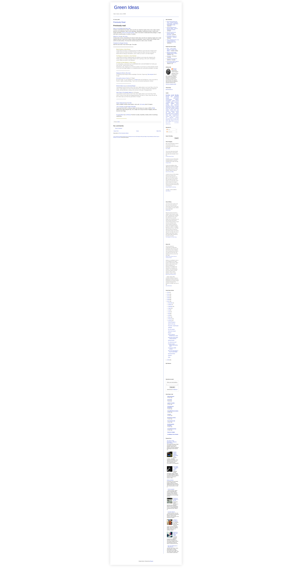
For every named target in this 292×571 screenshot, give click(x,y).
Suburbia (117, 136)
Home (137, 131)
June (169, 311)
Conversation (119, 137)
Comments (170, 131)
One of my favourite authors (128, 32)
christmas (168, 111)
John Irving (124, 36)
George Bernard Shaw (170, 156)
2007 (168, 301)
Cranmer (169, 414)
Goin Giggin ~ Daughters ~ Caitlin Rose (175, 468)
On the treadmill (171, 489)
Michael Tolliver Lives (121, 85)
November (170, 302)
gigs (172, 104)
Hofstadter (133, 106)
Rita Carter (128, 73)
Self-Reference (152, 136)
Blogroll (169, 332)
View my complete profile (171, 84)
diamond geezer (170, 396)
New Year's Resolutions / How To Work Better (173, 351)
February (170, 318)
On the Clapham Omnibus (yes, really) (173, 335)
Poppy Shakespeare (120, 102)
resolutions (176, 113)
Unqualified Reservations (172, 411)
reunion (174, 116)
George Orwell (168, 162)
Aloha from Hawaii (172, 331)
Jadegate (170, 327)
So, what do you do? (172, 342)
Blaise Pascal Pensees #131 (171, 274)
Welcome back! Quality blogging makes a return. (172, 53)
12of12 (172, 121)
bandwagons (176, 121)
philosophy (176, 98)
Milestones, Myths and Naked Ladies (175, 534)
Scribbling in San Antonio (172, 434)
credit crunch (175, 100)
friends (167, 96)
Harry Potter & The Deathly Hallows (124, 92)
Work (136, 136)
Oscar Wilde (168, 148)
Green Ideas (126, 7)
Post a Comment (118, 128)
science (177, 116)
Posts (169, 129)
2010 (168, 296)
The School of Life (171, 420)
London (114, 136)
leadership (176, 104)
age (171, 116)
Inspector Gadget (171, 432)
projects (172, 120)
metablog (124, 136)
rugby (170, 115)
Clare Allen (129, 102)
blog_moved (168, 122)
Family (148, 136)
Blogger (151, 561)
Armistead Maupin (131, 85)
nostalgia (168, 102)
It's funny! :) (169, 56)
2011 (168, 294)
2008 (168, 299)
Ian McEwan (128, 114)
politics (167, 103)
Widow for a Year (117, 36)
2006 (168, 359)
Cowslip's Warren (171, 511)
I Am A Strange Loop (121, 106)
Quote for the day (171, 323)
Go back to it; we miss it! (172, 58)
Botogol (174, 69)
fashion (172, 106)
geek (178, 118)
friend (136, 79)
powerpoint (168, 113)
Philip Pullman (168, 210)
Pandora (170, 355)
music (177, 103)
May (169, 313)
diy (166, 112)
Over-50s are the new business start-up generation (171, 33)
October (170, 304)
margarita (173, 111)
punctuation (177, 122)
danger (167, 98)
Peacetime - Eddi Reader (173, 325)
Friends (127, 136)
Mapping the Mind (120, 73)
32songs (174, 118)
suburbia (172, 108)
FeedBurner (175, 389)
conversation (169, 99)
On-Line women (171, 329)
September (170, 306)
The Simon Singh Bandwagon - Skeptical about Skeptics (171, 442)
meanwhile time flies (171, 428)
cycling (167, 104)
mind (167, 115)
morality (177, 111)
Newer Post (116, 131)
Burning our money (171, 417)
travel (173, 112)
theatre (171, 118)
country (171, 109)
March (169, 317)
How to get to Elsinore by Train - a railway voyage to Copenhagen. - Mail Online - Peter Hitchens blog (173, 23)
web (166, 117)
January (170, 320)
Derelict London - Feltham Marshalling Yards (173, 345)
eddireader (171, 117)
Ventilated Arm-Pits (131, 136)
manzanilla (168, 118)
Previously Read (119, 22)
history (167, 120)
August (169, 308)
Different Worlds (170, 480)
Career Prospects (171, 322)
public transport (175, 102)
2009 (168, 297)
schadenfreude (175, 115)
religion (172, 103)
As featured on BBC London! (172, 348)
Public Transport (156, 136)
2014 (168, 292)
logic (169, 120)
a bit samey (142, 104)
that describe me (169, 89)
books (118, 121)
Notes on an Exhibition (118, 28)
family (177, 95)
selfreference (168, 107)
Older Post (158, 131)
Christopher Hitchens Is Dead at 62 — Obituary (172, 37)
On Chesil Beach (120, 114)
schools (167, 116)
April (169, 315)
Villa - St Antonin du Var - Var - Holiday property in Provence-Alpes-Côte (173, 41)
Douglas (129, 106)
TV (169, 116)
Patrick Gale (127, 28)
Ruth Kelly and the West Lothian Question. (173, 338)
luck (178, 109)
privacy (172, 113)
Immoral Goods (171, 340)
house (177, 112)
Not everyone (150, 74)
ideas (175, 109)
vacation (177, 107)
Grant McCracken (169, 285)
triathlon (173, 107)
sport (170, 112)
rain (169, 108)
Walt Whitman (168, 190)
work (172, 95)
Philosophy (142, 136)
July (169, 310)
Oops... (169, 357)
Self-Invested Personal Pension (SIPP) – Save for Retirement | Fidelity (172, 28)
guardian (177, 117)
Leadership (120, 136)
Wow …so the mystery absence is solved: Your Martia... (172, 49)
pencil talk (169, 399)
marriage (177, 106)
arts (172, 96)
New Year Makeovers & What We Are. (172, 546)
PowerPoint (115, 137)
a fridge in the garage (175, 520)
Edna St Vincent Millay (170, 171)
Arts (134, 136)
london (168, 95)
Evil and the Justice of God (122, 78)
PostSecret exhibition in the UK (175, 499)
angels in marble (171, 403)
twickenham (168, 106)
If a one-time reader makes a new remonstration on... (173, 62)
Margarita (139, 136)
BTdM (153, 108)
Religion (146, 136)
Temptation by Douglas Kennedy (120, 43)
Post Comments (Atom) (123, 133)
